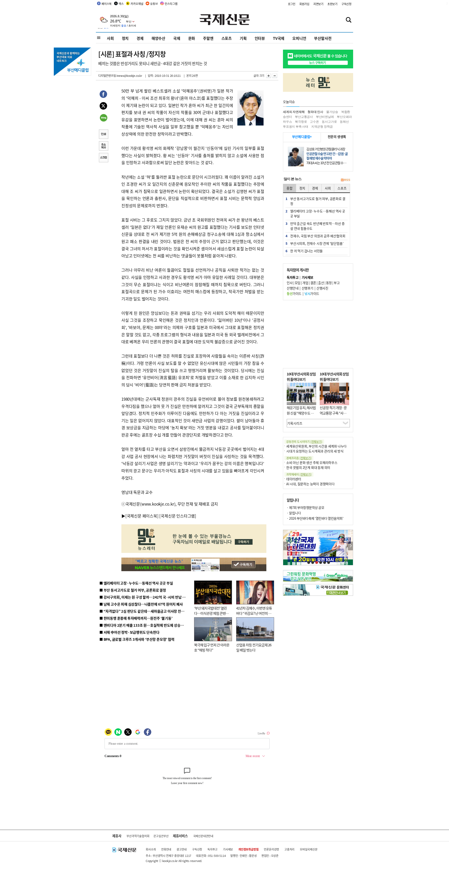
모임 (298, 282)
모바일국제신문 (309, 849)
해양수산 (158, 38)
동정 (329, 282)
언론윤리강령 (271, 849)
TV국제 (278, 38)
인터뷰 (260, 38)
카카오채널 (136, 4)
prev (285, 546)
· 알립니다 (294, 513)
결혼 (313, 282)
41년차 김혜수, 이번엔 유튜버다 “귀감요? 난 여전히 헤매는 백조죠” (254, 613)
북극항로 (301, 121)
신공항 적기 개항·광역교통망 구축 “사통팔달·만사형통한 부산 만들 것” (334, 415)
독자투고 (212, 849)
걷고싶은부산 (161, 836)
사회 (110, 38)
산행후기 (307, 288)
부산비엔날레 (325, 116)
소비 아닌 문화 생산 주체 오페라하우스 (311, 462)
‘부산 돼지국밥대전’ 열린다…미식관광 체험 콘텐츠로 (211, 613)
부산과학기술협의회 (138, 836)
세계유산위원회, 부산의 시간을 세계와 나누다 (316, 446)
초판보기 (332, 4)
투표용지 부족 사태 (295, 126)
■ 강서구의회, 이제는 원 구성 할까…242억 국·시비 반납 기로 (144, 597)
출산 (321, 282)
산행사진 (322, 288)
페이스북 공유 (103, 95)
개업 (305, 282)
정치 (125, 38)
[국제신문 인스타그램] (177, 516)
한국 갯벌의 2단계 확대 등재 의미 (308, 467)
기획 (243, 38)
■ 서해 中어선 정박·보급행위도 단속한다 (129, 632)
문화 (191, 38)
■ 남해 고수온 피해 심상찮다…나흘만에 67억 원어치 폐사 (141, 604)
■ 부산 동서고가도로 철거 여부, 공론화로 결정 (132, 590)
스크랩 (103, 158)
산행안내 (292, 288)
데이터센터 (293, 479)
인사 (290, 282)
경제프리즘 (298, 458)
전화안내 (166, 849)
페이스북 (106, 4)
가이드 (294, 293)
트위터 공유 (103, 106)
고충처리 (289, 849)
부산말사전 (322, 38)
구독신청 (346, 4)
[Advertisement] (318, 334)
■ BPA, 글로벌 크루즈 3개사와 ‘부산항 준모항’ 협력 (136, 639)
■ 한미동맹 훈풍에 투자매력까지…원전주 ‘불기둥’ (136, 618)
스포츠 (226, 38)
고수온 (314, 121)
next (350, 546)
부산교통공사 (304, 116)
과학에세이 (298, 474)
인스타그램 (171, 4)
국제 (176, 38)
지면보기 (318, 4)
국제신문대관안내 (203, 836)
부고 (337, 282)
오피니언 (299, 38)
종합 (289, 188)
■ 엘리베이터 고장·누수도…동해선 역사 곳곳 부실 (136, 583)
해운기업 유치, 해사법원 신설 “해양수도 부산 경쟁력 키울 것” (301, 413)
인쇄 (103, 135)
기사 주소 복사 (103, 146)
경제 (140, 38)
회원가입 (304, 4)
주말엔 (208, 38)
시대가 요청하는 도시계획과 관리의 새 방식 (314, 451)
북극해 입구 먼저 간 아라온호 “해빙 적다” (211, 647)
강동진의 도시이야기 (304, 442)
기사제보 (228, 849)
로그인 (291, 4)
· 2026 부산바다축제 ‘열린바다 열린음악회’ (315, 518)
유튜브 (154, 4)
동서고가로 (329, 121)
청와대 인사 (315, 112)
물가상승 (332, 112)
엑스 (121, 4)
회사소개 (151, 849)
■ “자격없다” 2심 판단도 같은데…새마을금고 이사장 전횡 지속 (145, 611)
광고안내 (182, 849)
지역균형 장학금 (322, 126)
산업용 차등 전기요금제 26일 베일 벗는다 (253, 647)
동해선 (344, 121)
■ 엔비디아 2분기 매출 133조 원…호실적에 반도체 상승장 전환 (145, 625)
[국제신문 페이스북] (142, 516)
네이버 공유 (103, 118)
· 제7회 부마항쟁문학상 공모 (305, 507)
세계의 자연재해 (293, 112)
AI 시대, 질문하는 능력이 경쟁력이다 (310, 483)
